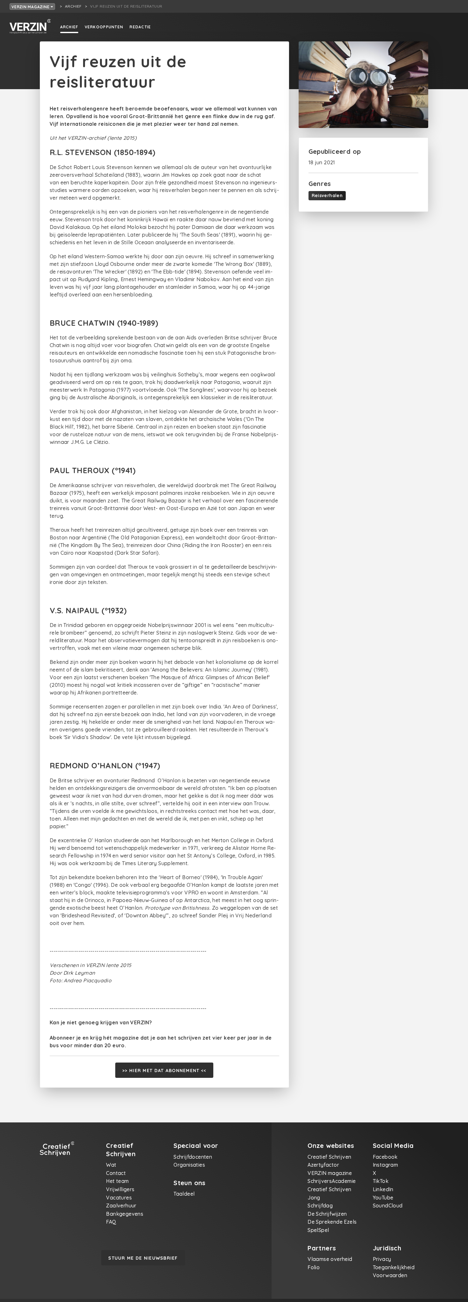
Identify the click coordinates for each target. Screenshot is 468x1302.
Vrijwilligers (120, 1189)
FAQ (111, 1222)
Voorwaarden (390, 1275)
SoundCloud (388, 1205)
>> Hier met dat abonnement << (164, 1070)
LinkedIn (383, 1189)
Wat (111, 1165)
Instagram (385, 1165)
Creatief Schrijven (329, 1157)
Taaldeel (184, 1194)
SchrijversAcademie (332, 1181)
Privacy (382, 1259)
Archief (69, 27)
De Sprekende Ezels (332, 1222)
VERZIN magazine (31, 6)
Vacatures (119, 1197)
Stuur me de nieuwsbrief (143, 1258)
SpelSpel (318, 1230)
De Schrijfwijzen (327, 1214)
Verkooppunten (104, 27)
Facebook (385, 1157)
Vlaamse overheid (330, 1259)
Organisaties (189, 1165)
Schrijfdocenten (193, 1157)
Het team (117, 1181)
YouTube (383, 1197)
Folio (314, 1267)
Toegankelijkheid (394, 1267)
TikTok (380, 1181)
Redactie (140, 27)
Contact (116, 1173)
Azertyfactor (323, 1165)
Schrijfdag (320, 1205)
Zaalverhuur (121, 1205)
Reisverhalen (327, 195)
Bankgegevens (124, 1214)
